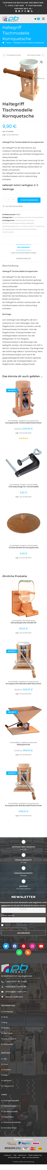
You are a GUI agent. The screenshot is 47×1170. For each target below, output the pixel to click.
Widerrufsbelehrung (34, 1155)
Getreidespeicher (28, 621)
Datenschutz (22, 1155)
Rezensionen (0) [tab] (23, 258)
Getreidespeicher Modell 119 (23, 622)
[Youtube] (41, 946)
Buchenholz (29, 220)
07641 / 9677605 (16, 5)
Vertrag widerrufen (14, 1157)
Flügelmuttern (19, 223)
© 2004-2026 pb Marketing (23, 1162)
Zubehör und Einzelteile (34, 217)
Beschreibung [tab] (23, 247)
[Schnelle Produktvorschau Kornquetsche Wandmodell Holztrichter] (43, 767)
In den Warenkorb (29, 200)
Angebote (22, 421)
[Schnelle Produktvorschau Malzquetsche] (43, 706)
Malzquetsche (23, 744)
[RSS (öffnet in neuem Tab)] (31, 11)
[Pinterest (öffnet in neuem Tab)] (22, 11)
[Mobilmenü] (42, 19)
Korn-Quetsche (37, 226)
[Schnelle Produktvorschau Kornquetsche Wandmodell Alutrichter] (43, 645)
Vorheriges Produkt (14, 55)
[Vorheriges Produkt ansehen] (4, 55)
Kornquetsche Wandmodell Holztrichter (23, 805)
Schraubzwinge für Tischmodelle (24, 486)
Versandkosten (12, 135)
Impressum (8, 1155)
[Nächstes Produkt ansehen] (43, 55)
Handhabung (7, 226)
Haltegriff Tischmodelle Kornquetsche (28, 43)
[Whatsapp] (19, 952)
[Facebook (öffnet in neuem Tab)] (19, 11)
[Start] (3, 43)
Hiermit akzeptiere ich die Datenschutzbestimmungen (14, 926)
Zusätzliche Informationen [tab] (23, 253)
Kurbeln (18, 229)
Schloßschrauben (29, 229)
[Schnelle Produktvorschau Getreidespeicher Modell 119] (43, 584)
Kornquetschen (33, 421)
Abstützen (19, 220)
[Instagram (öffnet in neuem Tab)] (25, 11)
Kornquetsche (8, 229)
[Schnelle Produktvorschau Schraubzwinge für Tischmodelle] (43, 448)
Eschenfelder (18, 217)
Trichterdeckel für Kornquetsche (23, 547)
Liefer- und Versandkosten (30, 1157)
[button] (41, 62)
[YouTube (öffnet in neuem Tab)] (28, 11)
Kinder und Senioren (22, 226)
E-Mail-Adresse (7, 915)
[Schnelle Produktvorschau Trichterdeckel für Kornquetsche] (43, 509)
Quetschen (33, 742)
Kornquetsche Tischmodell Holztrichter (23, 423)
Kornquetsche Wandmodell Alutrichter (23, 683)
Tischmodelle (7, 232)
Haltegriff (29, 223)
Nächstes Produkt (33, 55)
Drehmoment (7, 223)
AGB (15, 1155)
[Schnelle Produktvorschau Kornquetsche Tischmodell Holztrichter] (43, 384)
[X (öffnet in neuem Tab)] (16, 11)
